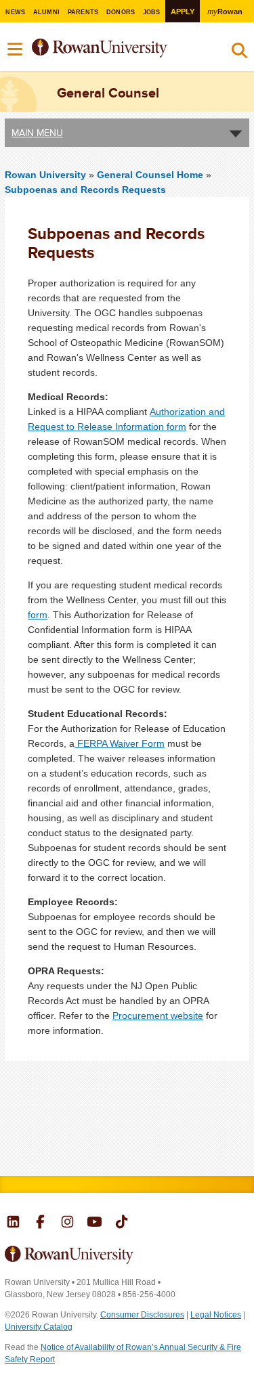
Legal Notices (215, 1315)
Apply (182, 11)
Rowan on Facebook (40, 1223)
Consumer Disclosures (142, 1315)
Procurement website (157, 1015)
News (15, 12)
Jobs (152, 12)
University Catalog (38, 1327)
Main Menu (37, 132)
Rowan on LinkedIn (13, 1223)
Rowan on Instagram (67, 1223)
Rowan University (117, 48)
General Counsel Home (151, 174)
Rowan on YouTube (94, 1223)
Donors (120, 12)
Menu (15, 49)
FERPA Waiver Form (120, 743)
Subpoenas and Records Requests (85, 189)
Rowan (224, 11)
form (37, 614)
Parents (83, 12)
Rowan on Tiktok (121, 1223)
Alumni (46, 12)
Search (239, 53)
